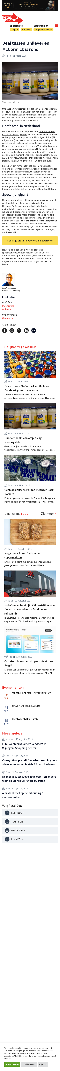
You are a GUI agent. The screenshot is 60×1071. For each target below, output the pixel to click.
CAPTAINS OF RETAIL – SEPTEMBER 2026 (31, 693)
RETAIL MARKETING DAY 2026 (26, 705)
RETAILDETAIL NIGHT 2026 (25, 718)
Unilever (6, 309)
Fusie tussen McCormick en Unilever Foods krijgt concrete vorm (26, 388)
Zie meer (47, 514)
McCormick (8, 306)
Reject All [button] (42, 1064)
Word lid (26, 29)
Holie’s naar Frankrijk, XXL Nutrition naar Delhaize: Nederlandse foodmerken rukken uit (29, 609)
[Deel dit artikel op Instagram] (11, 330)
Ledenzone (16, 25)
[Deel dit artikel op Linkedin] (26, 330)
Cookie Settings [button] (29, 1064)
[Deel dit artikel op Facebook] (4, 330)
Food (8, 55)
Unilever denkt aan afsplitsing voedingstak (23, 440)
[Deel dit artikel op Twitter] (19, 330)
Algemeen (10, 739)
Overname (7, 318)
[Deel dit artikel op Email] (33, 330)
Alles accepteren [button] (12, 1064)
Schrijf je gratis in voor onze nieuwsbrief (30, 240)
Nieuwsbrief (40, 25)
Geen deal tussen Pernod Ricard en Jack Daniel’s (29, 492)
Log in (15, 29)
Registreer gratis (43, 29)
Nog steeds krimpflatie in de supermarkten (22, 555)
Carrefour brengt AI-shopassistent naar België (28, 663)
